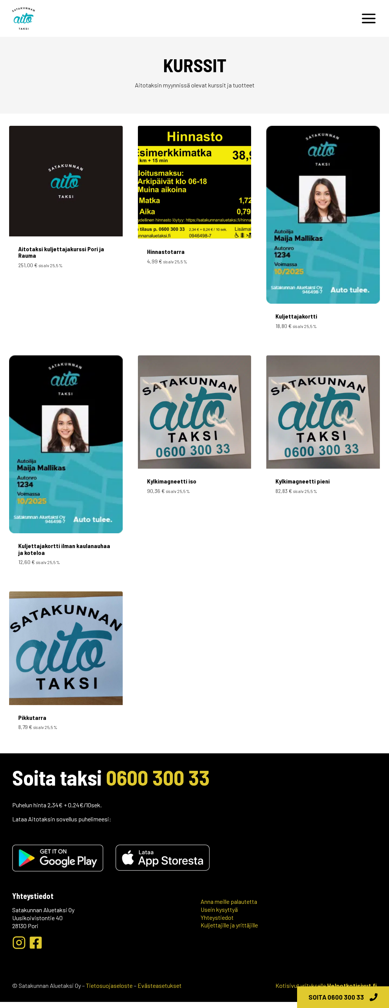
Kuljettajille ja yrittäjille (229, 925)
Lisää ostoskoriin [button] (43, 288)
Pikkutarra (32, 717)
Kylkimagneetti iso (171, 481)
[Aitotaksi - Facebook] (35, 942)
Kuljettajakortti (296, 316)
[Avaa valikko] (369, 18)
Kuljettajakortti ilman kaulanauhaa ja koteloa (64, 549)
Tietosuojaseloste (109, 985)
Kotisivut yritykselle (301, 985)
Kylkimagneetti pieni (302, 481)
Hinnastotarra (166, 251)
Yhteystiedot (217, 917)
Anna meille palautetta (229, 901)
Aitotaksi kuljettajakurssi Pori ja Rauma (61, 252)
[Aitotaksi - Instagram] (19, 942)
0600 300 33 (158, 777)
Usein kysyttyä (219, 909)
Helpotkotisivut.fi (352, 985)
